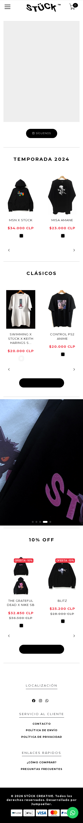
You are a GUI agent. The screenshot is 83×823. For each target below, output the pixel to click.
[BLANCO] (21, 358)
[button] (9, 250)
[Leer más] (41, 462)
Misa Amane (62, 220)
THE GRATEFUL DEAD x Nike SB (21, 603)
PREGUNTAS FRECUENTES (41, 769)
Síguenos (43, 133)
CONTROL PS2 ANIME (62, 336)
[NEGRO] (21, 236)
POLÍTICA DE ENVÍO (41, 730)
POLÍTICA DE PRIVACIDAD (41, 736)
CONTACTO (42, 723)
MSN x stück (21, 220)
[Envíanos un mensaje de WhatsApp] (72, 812)
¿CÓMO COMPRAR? (41, 762)
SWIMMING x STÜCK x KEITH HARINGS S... (20, 338)
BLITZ (62, 600)
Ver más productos (41, 382)
